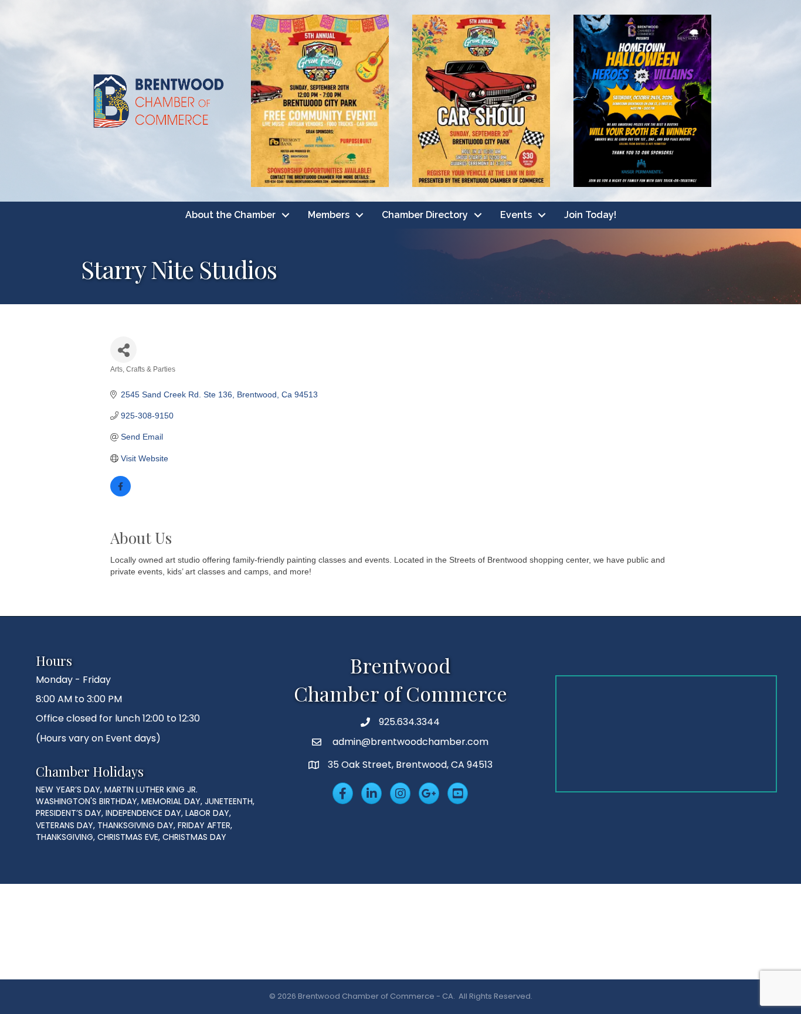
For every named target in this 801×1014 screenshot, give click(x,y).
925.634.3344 (409, 722)
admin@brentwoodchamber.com (409, 741)
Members (328, 214)
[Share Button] (123, 349)
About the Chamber (230, 214)
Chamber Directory (425, 214)
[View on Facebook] (120, 493)
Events (516, 214)
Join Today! (590, 214)
